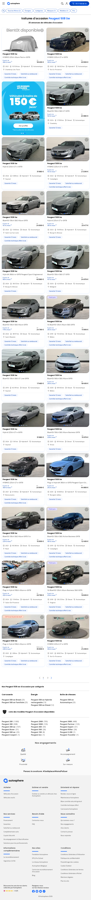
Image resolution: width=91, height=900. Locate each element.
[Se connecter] (66, 3)
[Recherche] (62, 3)
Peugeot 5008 (39, 724)
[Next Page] (51, 677)
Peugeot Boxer (10, 729)
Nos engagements (67, 824)
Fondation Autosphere (40, 854)
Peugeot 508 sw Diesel (42, 705)
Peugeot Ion (38, 735)
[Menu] (3, 3)
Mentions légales (67, 877)
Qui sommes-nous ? (68, 820)
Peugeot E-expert (11, 735)
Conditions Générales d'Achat (71, 873)
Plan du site (65, 881)
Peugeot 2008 (39, 721)
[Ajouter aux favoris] (42, 30)
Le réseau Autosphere (40, 862)
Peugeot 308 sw (11, 727)
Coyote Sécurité (9, 835)
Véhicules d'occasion (11, 794)
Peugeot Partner (70, 724)
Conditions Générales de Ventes (72, 869)
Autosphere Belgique (39, 866)
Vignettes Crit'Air (10, 861)
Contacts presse (67, 832)
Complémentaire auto (11, 832)
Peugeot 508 (38, 729)
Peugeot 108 (38, 732)
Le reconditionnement (11, 857)
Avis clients (65, 828)
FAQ (33, 824)
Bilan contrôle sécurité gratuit (71, 801)
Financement (8, 820)
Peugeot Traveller (69, 735)
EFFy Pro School (37, 858)
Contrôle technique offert (70, 805)
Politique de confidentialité (70, 858)
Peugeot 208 (10, 721)
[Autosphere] (13, 3)
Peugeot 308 (10, 724)
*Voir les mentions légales (23, 130)
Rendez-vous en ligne (68, 794)
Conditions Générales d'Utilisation (73, 854)
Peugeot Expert (68, 727)
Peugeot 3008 (68, 721)
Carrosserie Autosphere (69, 809)
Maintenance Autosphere (70, 797)
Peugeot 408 (38, 727)
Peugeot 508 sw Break (13, 700)
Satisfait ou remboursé (12, 828)
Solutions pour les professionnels (16, 843)
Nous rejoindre (66, 835)
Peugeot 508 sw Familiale (15, 702)
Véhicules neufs (9, 797)
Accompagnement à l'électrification (16, 839)
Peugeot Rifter (68, 729)
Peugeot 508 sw (10, 732)
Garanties (7, 824)
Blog (33, 875)
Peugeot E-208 (67, 732)
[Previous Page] (39, 677)
